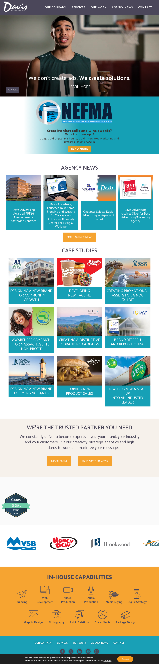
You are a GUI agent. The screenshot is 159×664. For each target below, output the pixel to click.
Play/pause (13, 89)
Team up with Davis (95, 460)
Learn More (79, 87)
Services (62, 643)
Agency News (99, 643)
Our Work (79, 643)
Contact (118, 643)
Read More (79, 149)
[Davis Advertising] (15, 7)
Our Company (43, 643)
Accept (125, 659)
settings (107, 660)
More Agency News (79, 237)
